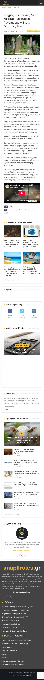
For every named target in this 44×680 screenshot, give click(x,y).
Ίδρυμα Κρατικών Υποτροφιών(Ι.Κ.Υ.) (14, 614)
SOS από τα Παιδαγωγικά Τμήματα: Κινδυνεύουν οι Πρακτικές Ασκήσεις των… (26, 473)
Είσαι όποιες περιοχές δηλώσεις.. (13, 661)
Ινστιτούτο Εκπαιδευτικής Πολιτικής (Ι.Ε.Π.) (16, 610)
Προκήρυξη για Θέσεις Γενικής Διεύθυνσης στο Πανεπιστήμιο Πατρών (24, 451)
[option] (22, 345)
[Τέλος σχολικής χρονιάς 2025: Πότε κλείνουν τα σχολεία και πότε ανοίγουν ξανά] (31, 258)
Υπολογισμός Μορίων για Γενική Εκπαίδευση (16, 640)
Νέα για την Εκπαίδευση (9, 651)
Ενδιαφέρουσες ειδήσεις (34, 30)
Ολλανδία (27, 209)
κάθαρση (20, 209)
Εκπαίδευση (27, 263)
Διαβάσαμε (7, 263)
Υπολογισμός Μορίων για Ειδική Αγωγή (15, 644)
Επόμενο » (7, 409)
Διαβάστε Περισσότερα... (22, 550)
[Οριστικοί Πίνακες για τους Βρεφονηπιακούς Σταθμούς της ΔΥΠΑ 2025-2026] (12, 231)
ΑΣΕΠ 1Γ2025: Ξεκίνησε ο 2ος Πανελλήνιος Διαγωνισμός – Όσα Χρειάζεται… (25, 462)
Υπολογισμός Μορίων (22, 345)
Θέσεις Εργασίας (7, 647)
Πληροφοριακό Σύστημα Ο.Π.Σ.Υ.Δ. (13, 627)
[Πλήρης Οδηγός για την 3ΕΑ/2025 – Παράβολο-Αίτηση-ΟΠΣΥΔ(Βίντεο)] (8, 485)
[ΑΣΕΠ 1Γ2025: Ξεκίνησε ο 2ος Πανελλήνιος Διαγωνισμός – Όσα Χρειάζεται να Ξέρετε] (8, 463)
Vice (11, 206)
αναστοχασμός (12, 209)
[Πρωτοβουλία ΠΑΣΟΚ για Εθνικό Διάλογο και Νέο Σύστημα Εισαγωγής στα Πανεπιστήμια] (8, 506)
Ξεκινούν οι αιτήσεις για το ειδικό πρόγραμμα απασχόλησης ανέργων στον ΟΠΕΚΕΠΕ (22, 440)
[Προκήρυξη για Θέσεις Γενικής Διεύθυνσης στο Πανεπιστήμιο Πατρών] (8, 451)
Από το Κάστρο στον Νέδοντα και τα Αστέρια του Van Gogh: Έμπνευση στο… (26, 494)
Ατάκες (4, 654)
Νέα (5, 236)
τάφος (6, 212)
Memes (4, 657)
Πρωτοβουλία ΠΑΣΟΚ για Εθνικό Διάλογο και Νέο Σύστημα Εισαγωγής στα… (26, 505)
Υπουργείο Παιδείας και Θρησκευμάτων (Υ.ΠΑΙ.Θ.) (18, 607)
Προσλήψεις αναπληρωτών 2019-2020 (14, 664)
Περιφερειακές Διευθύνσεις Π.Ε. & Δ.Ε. (14, 631)
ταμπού (33, 209)
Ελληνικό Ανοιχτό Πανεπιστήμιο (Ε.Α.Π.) (15, 617)
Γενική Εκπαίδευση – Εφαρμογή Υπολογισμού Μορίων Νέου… (22, 350)
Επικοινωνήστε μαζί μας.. (22, 592)
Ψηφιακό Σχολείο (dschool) (11, 620)
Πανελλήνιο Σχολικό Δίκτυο (11, 624)
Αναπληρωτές (27, 675)
